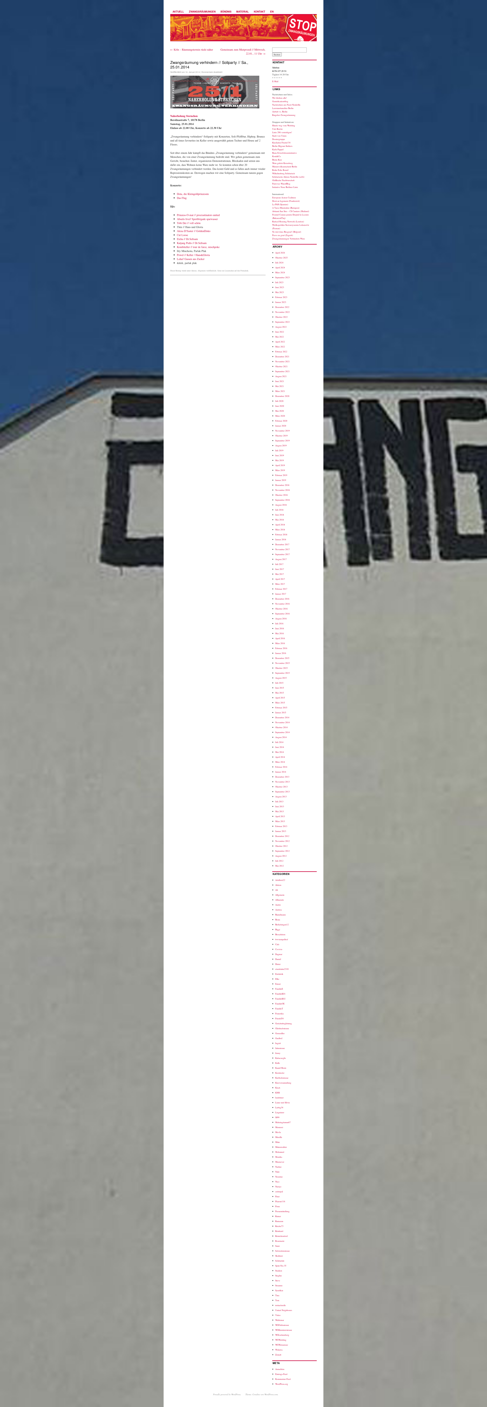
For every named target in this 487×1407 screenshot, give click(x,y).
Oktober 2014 (281, 727)
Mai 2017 (279, 574)
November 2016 (282, 603)
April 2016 (280, 638)
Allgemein (202, 270)
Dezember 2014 (282, 717)
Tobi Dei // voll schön (189, 223)
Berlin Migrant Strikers (282, 146)
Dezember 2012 (282, 836)
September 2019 (282, 440)
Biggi (277, 929)
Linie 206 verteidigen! (282, 132)
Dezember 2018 (282, 485)
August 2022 (281, 326)
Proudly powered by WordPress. (227, 1394)
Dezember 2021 (282, 356)
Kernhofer (279, 1072)
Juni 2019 (279, 455)
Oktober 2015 (281, 668)
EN (272, 11)
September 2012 (282, 850)
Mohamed (279, 1151)
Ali (276, 889)
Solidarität (279, 1260)
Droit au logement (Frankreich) (286, 200)
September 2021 (282, 371)
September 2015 (282, 672)
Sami (277, 1245)
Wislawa (278, 1349)
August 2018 (281, 504)
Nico (277, 1181)
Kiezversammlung (283, 1082)
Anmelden (279, 1369)
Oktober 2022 (281, 316)
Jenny (277, 1053)
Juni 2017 (279, 569)
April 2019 (280, 465)
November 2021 (282, 361)
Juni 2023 (279, 287)
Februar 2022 (281, 351)
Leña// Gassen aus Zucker (191, 259)
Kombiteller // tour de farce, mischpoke (198, 247)
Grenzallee (280, 1033)
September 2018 (282, 499)
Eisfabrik (279, 973)
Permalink (244, 270)
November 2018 (282, 490)
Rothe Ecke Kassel (280, 169)
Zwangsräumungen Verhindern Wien (288, 238)
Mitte (277, 1142)
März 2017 (280, 583)
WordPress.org (281, 1383)
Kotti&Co (276, 156)
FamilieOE (280, 1003)
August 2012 (281, 855)
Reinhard (279, 1231)
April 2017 (280, 579)
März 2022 (280, 346)
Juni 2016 (279, 628)
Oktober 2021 (281, 366)
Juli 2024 (279, 262)
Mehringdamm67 (283, 1122)
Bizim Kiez (277, 159)
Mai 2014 (279, 752)
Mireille (278, 1137)
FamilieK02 (280, 998)
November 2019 (282, 430)
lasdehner (279, 1097)
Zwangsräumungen (202, 11)
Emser (278, 983)
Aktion (194, 270)
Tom (277, 1300)
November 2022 (282, 312)
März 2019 (280, 470)
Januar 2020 (280, 425)
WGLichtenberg (282, 1334)
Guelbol (278, 1038)
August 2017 (281, 559)
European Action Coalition (284, 197)
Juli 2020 (279, 401)
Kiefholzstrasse (281, 1077)
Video (278, 1315)
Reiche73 (279, 1226)
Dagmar (278, 954)
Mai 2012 (279, 865)
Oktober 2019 (281, 435)
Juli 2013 (279, 801)
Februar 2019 (281, 475)
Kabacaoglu (280, 1058)
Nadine (278, 1166)
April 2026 (280, 252)
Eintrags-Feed (281, 1374)
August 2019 (281, 445)
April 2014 (280, 757)
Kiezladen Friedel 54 (281, 142)
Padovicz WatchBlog (281, 183)
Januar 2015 (280, 712)
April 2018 (280, 524)
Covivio (278, 949)
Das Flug (182, 198)
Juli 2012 (279, 860)
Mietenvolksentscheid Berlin (284, 166)
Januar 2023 (280, 302)
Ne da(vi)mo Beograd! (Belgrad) (286, 231)
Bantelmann (280, 914)
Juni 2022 (279, 331)
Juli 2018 (279, 509)
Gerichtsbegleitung (283, 1023)
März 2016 (280, 643)
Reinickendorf (281, 1236)
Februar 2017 (281, 588)
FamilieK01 (280, 993)
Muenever (279, 1161)
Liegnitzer (279, 1112)
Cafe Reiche (277, 128)
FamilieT (279, 1008)
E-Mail (275, 81)
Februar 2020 (281, 420)
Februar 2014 (281, 766)
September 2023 (282, 277)
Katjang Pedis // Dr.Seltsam (192, 243)
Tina (277, 1295)
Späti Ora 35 (280, 1265)
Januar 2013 (280, 831)
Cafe (277, 944)
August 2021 (281, 376)
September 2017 (282, 554)
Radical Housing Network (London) (288, 221)
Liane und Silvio (282, 1102)
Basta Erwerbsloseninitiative (284, 152)
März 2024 (280, 272)
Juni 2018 (279, 514)
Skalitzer (279, 1255)
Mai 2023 (279, 292)
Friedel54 (279, 1018)
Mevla (278, 1132)
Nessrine (279, 1176)
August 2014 (281, 737)
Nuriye (278, 1186)
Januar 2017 (280, 593)
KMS (277, 1092)
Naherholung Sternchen (184, 116)
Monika (278, 1156)
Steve (277, 1280)
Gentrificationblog (280, 101)
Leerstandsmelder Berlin (283, 108)
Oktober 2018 (281, 494)
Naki (277, 1171)
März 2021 (280, 391)
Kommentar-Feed (283, 1379)
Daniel (278, 959)
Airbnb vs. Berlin (279, 111)
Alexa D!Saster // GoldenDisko (193, 231)
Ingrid (278, 1043)
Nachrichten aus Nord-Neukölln (286, 104)
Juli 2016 (279, 623)
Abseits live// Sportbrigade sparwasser (197, 219)
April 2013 (280, 816)
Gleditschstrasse (282, 1028)
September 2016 (282, 613)
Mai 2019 (279, 460)
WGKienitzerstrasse (283, 1329)
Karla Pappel (277, 149)
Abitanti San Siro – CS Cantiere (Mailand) (290, 211)
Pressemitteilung (282, 1211)
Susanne (278, 1285)
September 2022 (282, 321)
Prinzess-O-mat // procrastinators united (198, 215)
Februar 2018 (281, 534)
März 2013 (280, 821)
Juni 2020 (279, 405)
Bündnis (226, 11)
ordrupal (279, 1191)
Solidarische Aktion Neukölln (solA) (288, 176)
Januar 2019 (280, 480)
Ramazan (279, 1221)
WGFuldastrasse (282, 1325)
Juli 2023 (279, 282)
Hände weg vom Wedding (283, 125)
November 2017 (282, 549)
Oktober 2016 (281, 608)
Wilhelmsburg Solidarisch (283, 173)
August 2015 (281, 677)
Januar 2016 (280, 653)
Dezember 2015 (282, 658)
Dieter (278, 964)
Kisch (277, 1087)
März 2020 (280, 415)
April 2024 (280, 267)
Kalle (277, 1062)
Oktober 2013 (281, 786)
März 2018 (280, 529)
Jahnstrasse (280, 1048)
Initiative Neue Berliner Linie (285, 187)
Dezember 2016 (282, 598)
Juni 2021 (279, 381)
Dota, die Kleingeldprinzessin (193, 194)
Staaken (278, 1270)
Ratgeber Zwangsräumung (283, 115)
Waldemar (279, 1320)
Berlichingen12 (282, 924)
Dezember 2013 (282, 776)
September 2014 (282, 732)
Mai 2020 (279, 410)
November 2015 (282, 663)
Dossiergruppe (278, 139)
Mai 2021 (279, 386)
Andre (278, 904)
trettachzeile (280, 1305)
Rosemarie (279, 1240)
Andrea (278, 909)
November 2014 (282, 722)
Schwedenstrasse (282, 1250)
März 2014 (280, 761)
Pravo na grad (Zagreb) (282, 235)
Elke (277, 978)
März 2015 (280, 702)
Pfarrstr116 (280, 1201)
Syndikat (279, 1290)
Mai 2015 (279, 692)
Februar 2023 (281, 297)
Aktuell (178, 11)
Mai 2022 (279, 336)
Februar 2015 (281, 707)
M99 (277, 1117)
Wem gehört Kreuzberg (282, 163)
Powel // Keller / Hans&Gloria (193, 255)
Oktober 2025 (281, 257)
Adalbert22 (280, 880)
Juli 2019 (279, 450)
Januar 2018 (280, 539)
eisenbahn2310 (282, 969)
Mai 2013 (279, 811)
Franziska (279, 1013)
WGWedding (280, 1339)
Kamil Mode (280, 1067)
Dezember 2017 (282, 544)
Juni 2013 (279, 806)
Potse (277, 1206)
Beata (277, 919)
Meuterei (279, 1127)
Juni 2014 (279, 747)
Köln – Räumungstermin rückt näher (191, 49)
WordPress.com (271, 1394)
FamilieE (279, 988)
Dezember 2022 (282, 307)
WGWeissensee (281, 1344)
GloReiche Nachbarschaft (283, 180)
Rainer (278, 1216)
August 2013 (281, 796)
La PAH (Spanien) (280, 204)
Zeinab (278, 1354)
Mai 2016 (279, 633)
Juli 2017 (279, 564)
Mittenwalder (281, 1147)
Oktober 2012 (281, 846)
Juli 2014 (279, 742)
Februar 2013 (281, 826)
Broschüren (280, 934)
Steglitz (278, 1275)
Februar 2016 (281, 648)
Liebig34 (279, 1107)
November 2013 (282, 781)
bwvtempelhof (281, 939)
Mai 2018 (279, 519)
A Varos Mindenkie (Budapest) (285, 207)
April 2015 (280, 697)
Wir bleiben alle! (279, 97)
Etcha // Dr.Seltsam (187, 239)
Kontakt (259, 11)
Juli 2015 (279, 682)
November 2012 (282, 841)
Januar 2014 (280, 771)
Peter (277, 1196)
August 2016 (281, 618)
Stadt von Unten (279, 135)
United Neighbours (283, 1310)
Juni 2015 (279, 687)
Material (242, 11)
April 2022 (280, 341)
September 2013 (282, 791)
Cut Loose (182, 235)
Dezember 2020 (282, 396)
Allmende (279, 899)
